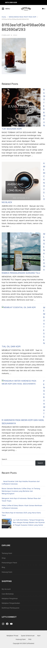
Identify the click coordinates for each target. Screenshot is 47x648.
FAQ (29, 639)
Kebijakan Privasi (12, 635)
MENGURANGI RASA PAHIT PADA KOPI (22, 17)
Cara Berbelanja (8, 594)
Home (4, 17)
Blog (3, 567)
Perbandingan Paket (9, 563)
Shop (4, 558)
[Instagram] (3, 624)
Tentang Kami (7, 553)
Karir (38, 635)
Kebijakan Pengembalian (11, 603)
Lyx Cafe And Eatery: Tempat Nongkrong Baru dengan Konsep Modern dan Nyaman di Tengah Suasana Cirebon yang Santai (29, 522)
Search (4, 459)
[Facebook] (7, 624)
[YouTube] (11, 624)
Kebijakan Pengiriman (10, 598)
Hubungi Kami (7, 572)
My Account (6, 589)
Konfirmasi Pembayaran (10, 608)
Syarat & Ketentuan (28, 635)
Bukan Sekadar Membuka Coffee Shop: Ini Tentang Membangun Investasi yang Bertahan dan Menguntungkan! (21, 491)
